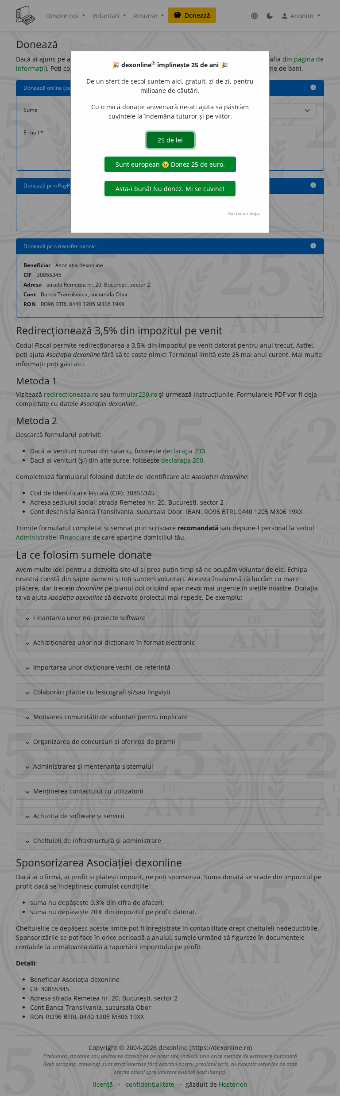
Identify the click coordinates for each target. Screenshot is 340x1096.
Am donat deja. (244, 213)
